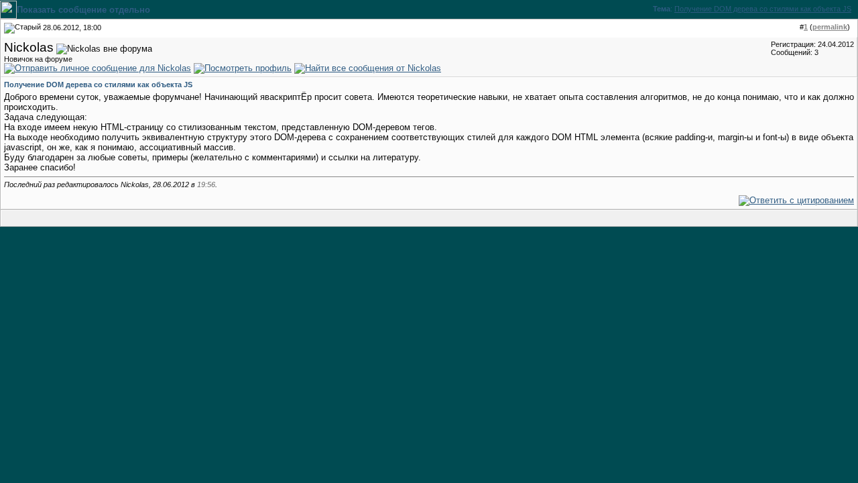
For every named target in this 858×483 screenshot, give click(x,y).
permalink (829, 27)
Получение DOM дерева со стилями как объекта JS (762, 9)
